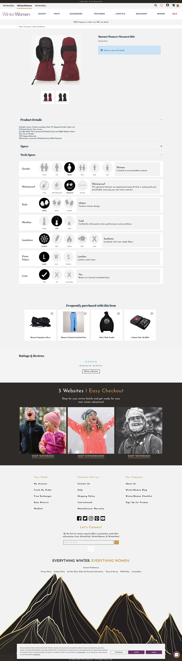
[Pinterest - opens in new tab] (97, 519)
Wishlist (38, 509)
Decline (136, 652)
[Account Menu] (167, 5)
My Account (40, 484)
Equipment (141, 14)
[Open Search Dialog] (155, 5)
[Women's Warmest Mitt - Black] (62, 96)
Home (21, 26)
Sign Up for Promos (137, 502)
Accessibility (136, 572)
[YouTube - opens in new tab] (103, 519)
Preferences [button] (36, 654)
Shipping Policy (86, 496)
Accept (154, 652)
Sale (174, 14)
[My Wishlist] (161, 5)
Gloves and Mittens (39, 26)
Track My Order (43, 490)
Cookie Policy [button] (81, 652)
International (85, 502)
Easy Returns (41, 502)
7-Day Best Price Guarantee (91, 1)
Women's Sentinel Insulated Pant (73, 337)
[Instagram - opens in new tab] (91, 519)
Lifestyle (120, 14)
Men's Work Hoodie (106, 337)
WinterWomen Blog (136, 490)
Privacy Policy (46, 572)
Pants (57, 14)
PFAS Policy (125, 572)
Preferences (119, 652)
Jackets (42, 14)
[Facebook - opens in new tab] (79, 519)
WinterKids (8, 5)
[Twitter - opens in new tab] (85, 519)
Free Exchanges (43, 496)
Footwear (99, 14)
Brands (161, 14)
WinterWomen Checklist (139, 496)
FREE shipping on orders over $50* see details (91, 22)
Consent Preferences (91, 568)
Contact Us (84, 484)
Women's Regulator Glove (40, 337)
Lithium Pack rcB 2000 (140, 337)
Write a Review (91, 371)
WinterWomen (24, 5)
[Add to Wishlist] (52, 313)
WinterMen (40, 5)
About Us (131, 484)
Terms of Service (112, 572)
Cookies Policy (59, 572)
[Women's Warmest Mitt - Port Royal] (47, 96)
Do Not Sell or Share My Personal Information (85, 572)
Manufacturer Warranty (91, 509)
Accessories (76, 14)
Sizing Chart (103, 41)
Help (80, 490)
